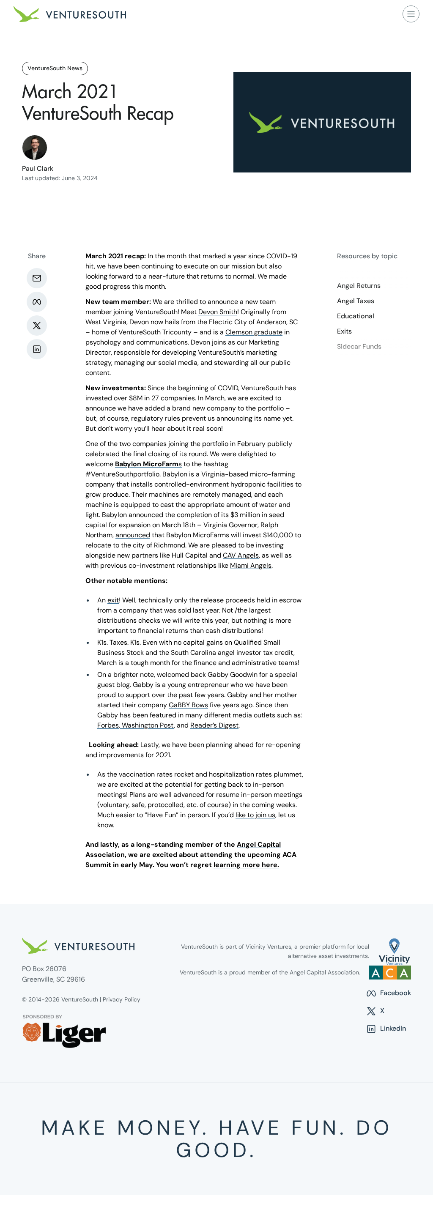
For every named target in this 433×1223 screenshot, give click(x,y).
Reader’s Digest (214, 725)
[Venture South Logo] (70, 14)
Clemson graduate (253, 332)
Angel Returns (359, 286)
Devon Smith (217, 311)
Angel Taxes (355, 301)
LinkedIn (386, 1029)
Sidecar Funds (359, 346)
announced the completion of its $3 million (194, 514)
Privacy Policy (121, 999)
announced (132, 535)
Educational (355, 316)
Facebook (388, 993)
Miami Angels (250, 565)
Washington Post (147, 725)
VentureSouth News (54, 68)
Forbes (108, 725)
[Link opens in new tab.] (394, 952)
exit (113, 600)
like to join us (255, 814)
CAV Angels (241, 555)
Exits (344, 331)
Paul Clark (37, 168)
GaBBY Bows (188, 704)
